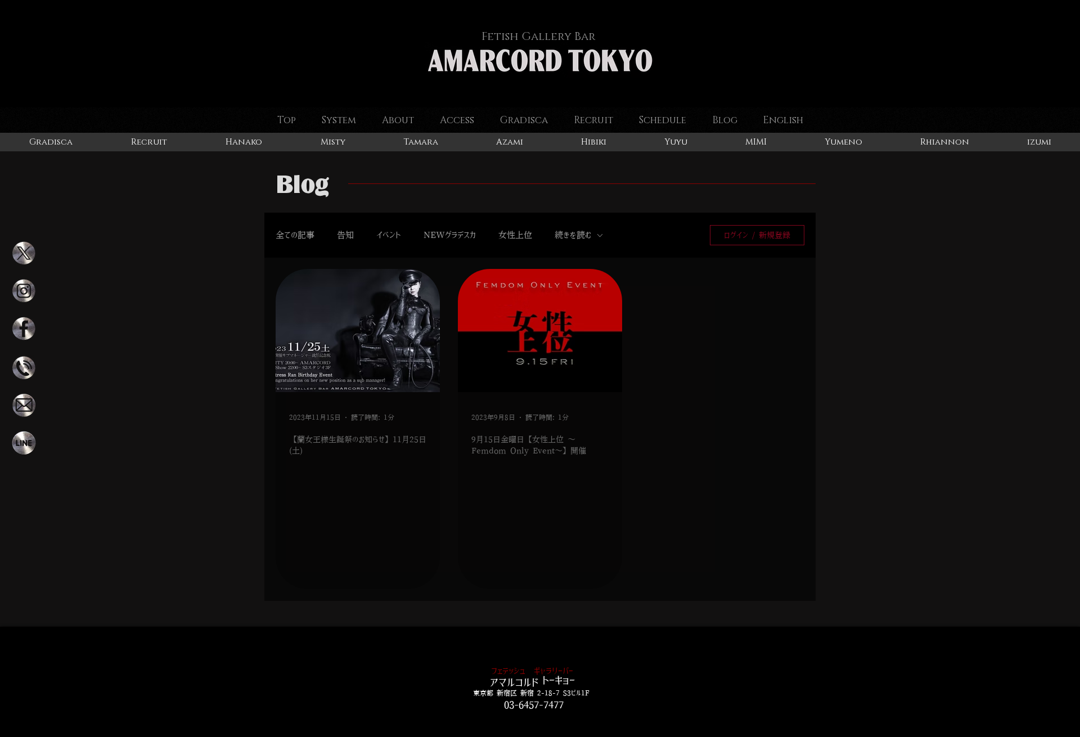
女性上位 (515, 235)
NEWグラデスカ (450, 235)
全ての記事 (295, 235)
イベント (388, 235)
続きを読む (573, 235)
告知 (345, 235)
